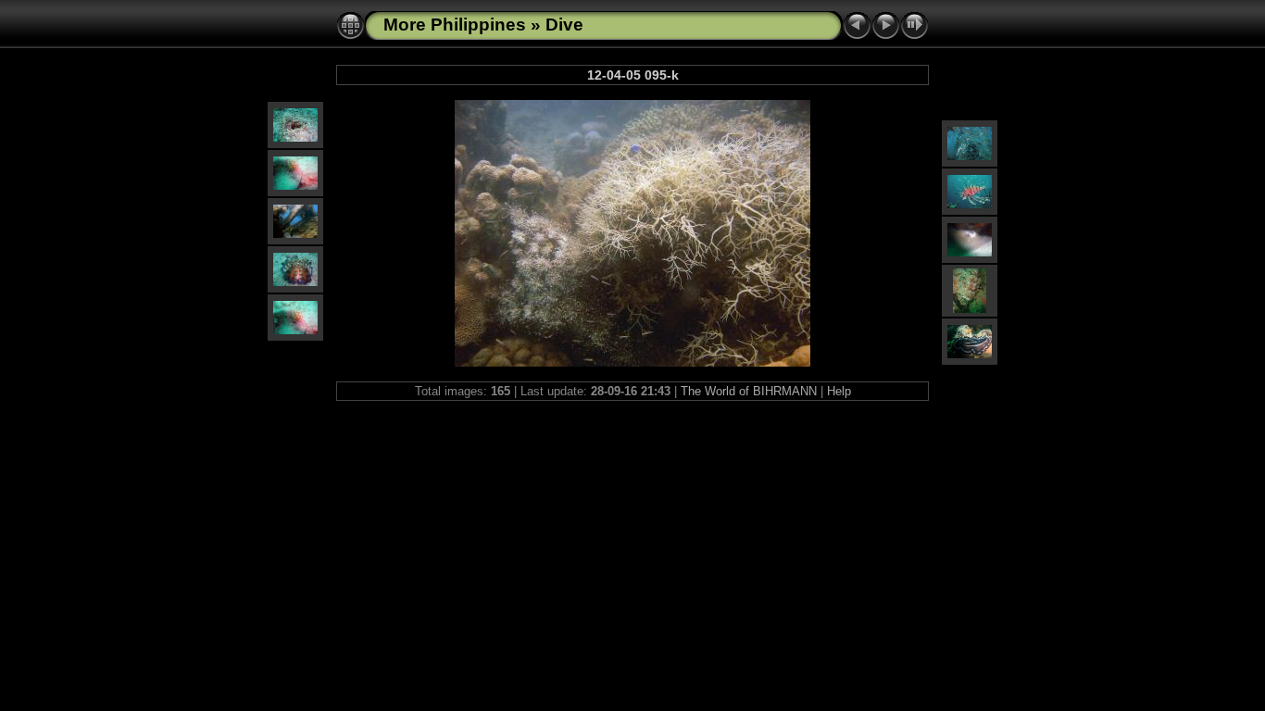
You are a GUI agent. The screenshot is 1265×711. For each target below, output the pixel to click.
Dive (564, 24)
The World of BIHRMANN (749, 391)
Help (839, 391)
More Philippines (454, 24)
